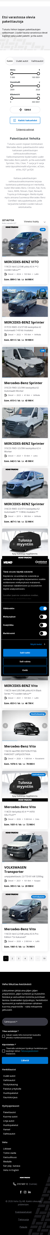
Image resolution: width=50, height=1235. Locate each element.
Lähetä (25, 1060)
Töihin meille (9, 1153)
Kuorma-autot (10, 1116)
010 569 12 (22, 1184)
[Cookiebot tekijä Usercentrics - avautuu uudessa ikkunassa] (35, 562)
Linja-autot (8, 1120)
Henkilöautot (9, 1069)
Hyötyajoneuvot (10, 1105)
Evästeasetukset (23, 1212)
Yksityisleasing (10, 1084)
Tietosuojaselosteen (29, 1051)
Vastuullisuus (10, 1157)
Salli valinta (25, 661)
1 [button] (5, 958)
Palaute (23, 1227)
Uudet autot (9, 1075)
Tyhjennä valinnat (25, 129)
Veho (4, 1142)
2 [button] (12, 958)
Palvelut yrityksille (12, 1088)
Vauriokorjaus (10, 1097)
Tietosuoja (23, 1219)
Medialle (7, 1161)
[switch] (43, 617)
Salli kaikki (25, 653)
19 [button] (44, 958)
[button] (38, 958)
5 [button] (31, 958)
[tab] (10, 61)
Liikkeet (7, 1148)
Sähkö (27, 109)
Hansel (6, 1129)
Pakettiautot (9, 1112)
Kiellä (25, 670)
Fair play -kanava (11, 1165)
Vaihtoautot (9, 1080)
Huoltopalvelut (10, 1093)
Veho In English (11, 1170)
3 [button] (18, 958)
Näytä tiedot (36, 644)
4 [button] (25, 958)
